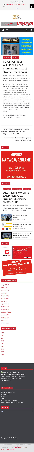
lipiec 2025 (4, 320)
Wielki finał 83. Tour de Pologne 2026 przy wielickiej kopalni (22, 234)
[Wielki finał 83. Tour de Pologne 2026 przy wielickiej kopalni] (6, 235)
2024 (2, 338)
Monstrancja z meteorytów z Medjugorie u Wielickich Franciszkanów (17, 139)
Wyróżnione (26, 189)
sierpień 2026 (5, 285)
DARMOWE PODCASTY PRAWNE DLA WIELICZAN (22, 225)
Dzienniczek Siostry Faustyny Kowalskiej (12, 402)
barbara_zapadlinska (23, 205)
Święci (3, 398)
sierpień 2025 (5, 317)
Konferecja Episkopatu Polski (9, 400)
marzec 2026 (4, 298)
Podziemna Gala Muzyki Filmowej (16, 4)
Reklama (15, 438)
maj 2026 (3, 293)
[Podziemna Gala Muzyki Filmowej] (6, 218)
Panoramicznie (17, 189)
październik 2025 (6, 312)
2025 (2, 335)
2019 (2, 352)
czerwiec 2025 (5, 323)
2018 (2, 354)
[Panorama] (10, 372)
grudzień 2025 (5, 306)
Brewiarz (3, 396)
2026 (2, 332)
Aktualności (7, 57)
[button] (32, 6)
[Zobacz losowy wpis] (31, 30)
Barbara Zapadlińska (22, 75)
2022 (2, 343)
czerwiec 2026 (5, 290)
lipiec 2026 (4, 287)
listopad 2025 (5, 309)
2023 (2, 341)
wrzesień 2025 (5, 315)
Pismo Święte (5, 394)
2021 (2, 346)
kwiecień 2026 (5, 296)
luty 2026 (3, 301)
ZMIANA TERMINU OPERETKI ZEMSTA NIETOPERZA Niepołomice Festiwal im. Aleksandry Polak (16, 197)
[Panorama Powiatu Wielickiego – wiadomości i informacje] (3, 30)
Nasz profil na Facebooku (8, 392)
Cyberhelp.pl (17, 447)
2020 (2, 349)
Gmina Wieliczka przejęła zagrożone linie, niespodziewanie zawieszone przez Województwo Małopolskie (16, 131)
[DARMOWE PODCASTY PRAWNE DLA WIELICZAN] (6, 227)
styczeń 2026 (4, 304)
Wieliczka (15, 57)
